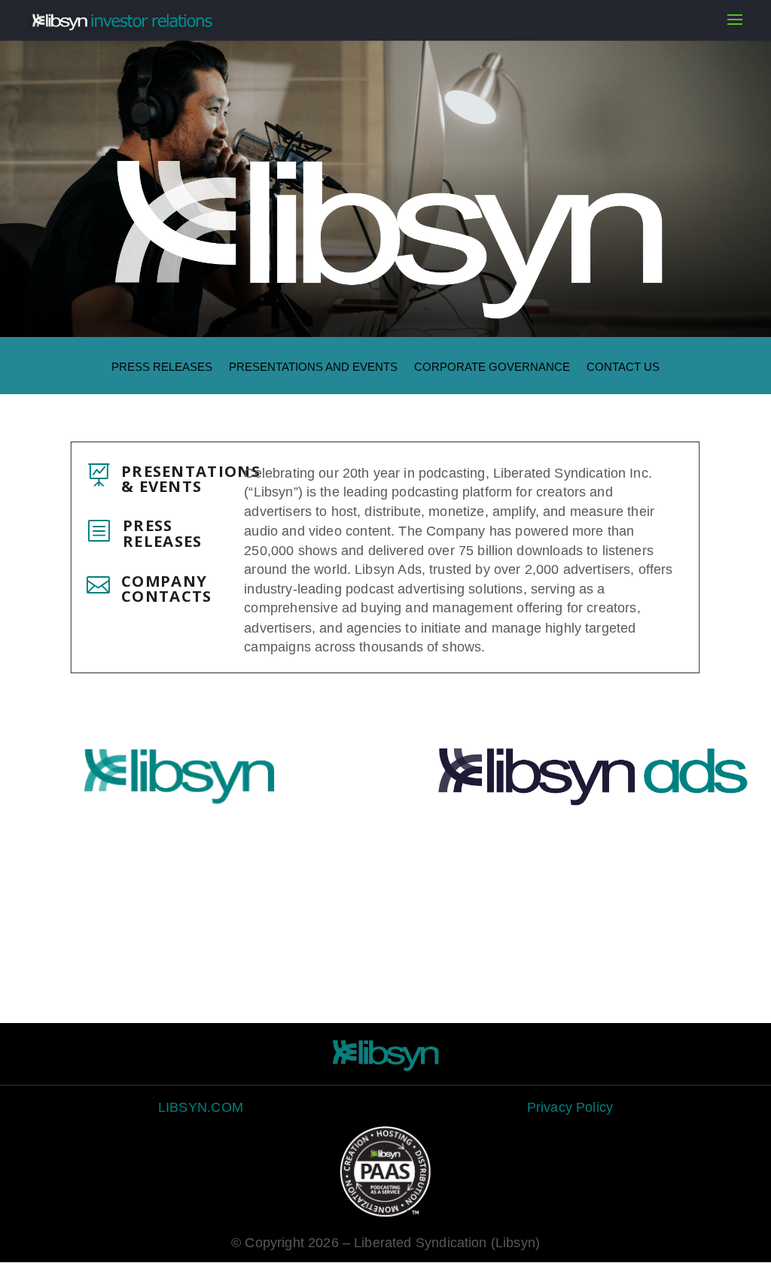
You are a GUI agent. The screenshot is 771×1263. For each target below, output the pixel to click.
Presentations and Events (313, 367)
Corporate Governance (492, 367)
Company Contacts (167, 588)
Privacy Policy (570, 1106)
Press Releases (161, 367)
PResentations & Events (191, 479)
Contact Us (623, 367)
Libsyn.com (200, 1106)
